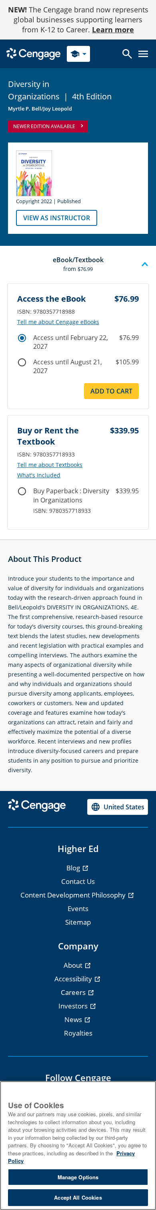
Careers (74, 992)
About (74, 965)
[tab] (78, 264)
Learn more (113, 29)
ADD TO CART (111, 391)
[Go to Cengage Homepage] (33, 53)
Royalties (78, 1033)
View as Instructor (56, 218)
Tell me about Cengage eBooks (58, 322)
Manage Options (78, 1177)
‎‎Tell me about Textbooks (49, 465)
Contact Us (78, 881)
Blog (74, 867)
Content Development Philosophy (73, 895)
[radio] (22, 338)
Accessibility (74, 978)
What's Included (38, 475)
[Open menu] (143, 53)
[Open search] (127, 54)
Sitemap (78, 922)
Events (78, 908)
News (74, 1019)
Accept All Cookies (78, 1197)
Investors (73, 1005)
